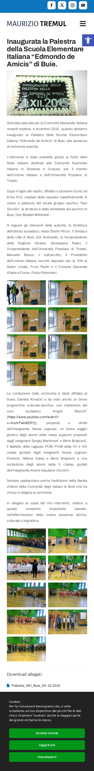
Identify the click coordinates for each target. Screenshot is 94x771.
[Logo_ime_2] (36, 23)
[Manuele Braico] (26, 337)
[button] (88, 40)
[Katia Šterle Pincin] (67, 283)
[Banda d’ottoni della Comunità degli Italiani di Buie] (26, 639)
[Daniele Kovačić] (67, 531)
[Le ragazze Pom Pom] (67, 585)
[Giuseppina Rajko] (67, 310)
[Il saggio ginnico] (67, 558)
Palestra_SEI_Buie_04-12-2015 (36, 685)
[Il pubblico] (26, 531)
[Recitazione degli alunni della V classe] (67, 612)
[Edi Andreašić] (26, 310)
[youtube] (83, 5)
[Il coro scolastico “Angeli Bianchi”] (26, 558)
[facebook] (51, 5)
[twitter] (62, 5)
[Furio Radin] (67, 337)
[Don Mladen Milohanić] (26, 283)
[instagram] (72, 5)
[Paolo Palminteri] (26, 364)
